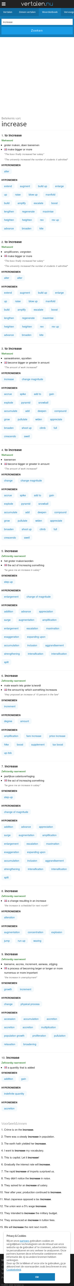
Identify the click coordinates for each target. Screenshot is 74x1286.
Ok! (37, 1277)
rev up (55, 220)
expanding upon (36, 636)
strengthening (12, 653)
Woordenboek (50, 12)
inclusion (32, 645)
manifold (50, 194)
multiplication (48, 1027)
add (27, 411)
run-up (21, 940)
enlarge (59, 186)
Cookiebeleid (13, 1269)
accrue (8, 394)
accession (9, 1019)
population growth (14, 1035)
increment (9, 706)
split (6, 662)
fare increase (33, 736)
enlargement (11, 596)
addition (8, 611)
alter (6, 171)
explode (8, 402)
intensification (35, 653)
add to (37, 394)
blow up (33, 194)
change (8, 480)
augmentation (26, 620)
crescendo (10, 436)
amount (24, 721)
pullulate (22, 419)
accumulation (11, 645)
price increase (57, 736)
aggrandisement (54, 645)
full (55, 428)
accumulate (10, 411)
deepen (42, 411)
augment (25, 186)
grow (7, 419)
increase (9, 379)
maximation (52, 628)
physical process (30, 1004)
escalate (38, 203)
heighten (9, 220)
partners (24, 1240)
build (7, 203)
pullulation (60, 1035)
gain (51, 394)
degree (8, 721)
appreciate (56, 419)
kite (41, 228)
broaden (26, 228)
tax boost (58, 744)
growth (8, 989)
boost (54, 203)
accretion (52, 1019)
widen (38, 419)
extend (8, 186)
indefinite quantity (14, 1093)
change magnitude (32, 379)
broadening (29, 1044)
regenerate (28, 211)
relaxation (9, 1044)
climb (43, 428)
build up (42, 186)
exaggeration (11, 636)
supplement (38, 744)
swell (27, 436)
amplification (49, 620)
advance (9, 228)
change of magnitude (39, 596)
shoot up (27, 428)
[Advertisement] (37, 75)
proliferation (39, 1035)
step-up (8, 582)
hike (6, 744)
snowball (43, 402)
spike (23, 394)
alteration (9, 917)
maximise (48, 211)
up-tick (8, 753)
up (5, 194)
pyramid (25, 402)
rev (42, 220)
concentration (35, 932)
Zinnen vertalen (27, 12)
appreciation (46, 611)
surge (7, 620)
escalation (32, 628)
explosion (56, 932)
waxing (37, 940)
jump (7, 940)
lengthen (9, 211)
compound (60, 411)
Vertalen (7, 12)
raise (18, 194)
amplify (22, 203)
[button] (4, 4)
